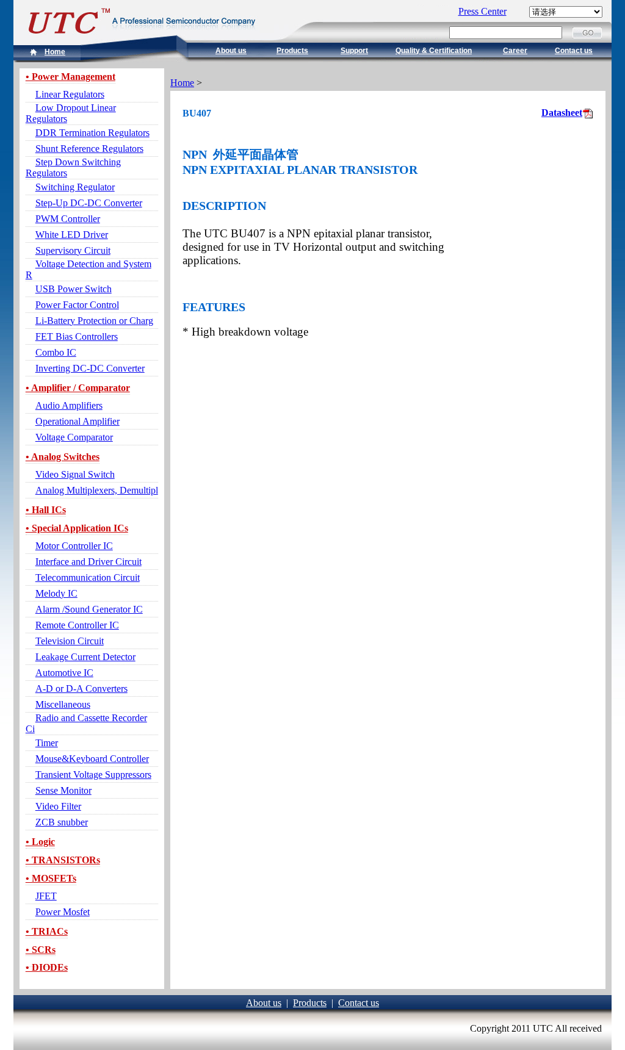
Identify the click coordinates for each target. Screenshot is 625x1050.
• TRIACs (47, 931)
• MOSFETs (51, 878)
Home (55, 52)
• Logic (40, 841)
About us (231, 50)
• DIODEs (47, 967)
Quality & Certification (434, 50)
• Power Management (70, 76)
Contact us (574, 50)
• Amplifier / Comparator (78, 388)
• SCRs (41, 949)
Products (292, 50)
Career (515, 50)
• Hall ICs (46, 510)
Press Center (482, 11)
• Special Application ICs (77, 528)
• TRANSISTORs (63, 860)
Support (354, 50)
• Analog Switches (62, 456)
